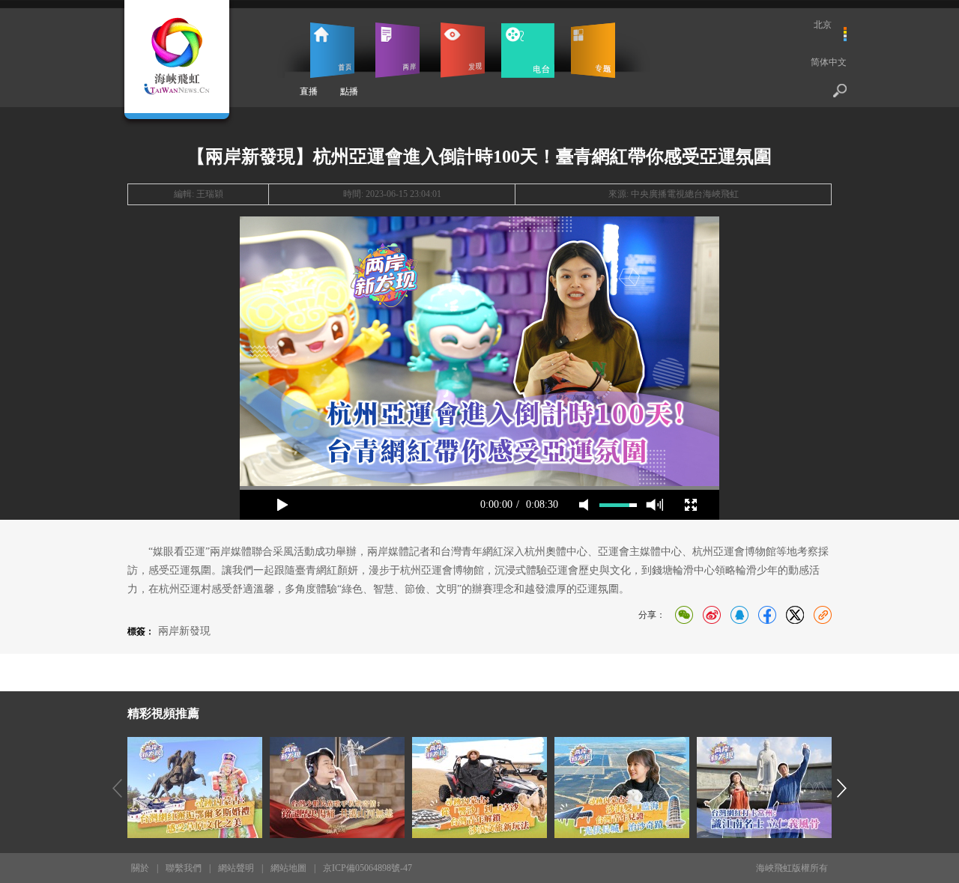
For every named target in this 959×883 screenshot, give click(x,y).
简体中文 (829, 62)
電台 (527, 50)
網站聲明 (236, 868)
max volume (654, 505)
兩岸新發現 (184, 631)
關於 (140, 868)
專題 (593, 50)
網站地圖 (288, 868)
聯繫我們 (184, 868)
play (479, 351)
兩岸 (397, 50)
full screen (691, 505)
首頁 (332, 50)
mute (583, 505)
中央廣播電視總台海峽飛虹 (685, 194)
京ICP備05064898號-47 (367, 868)
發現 (462, 50)
